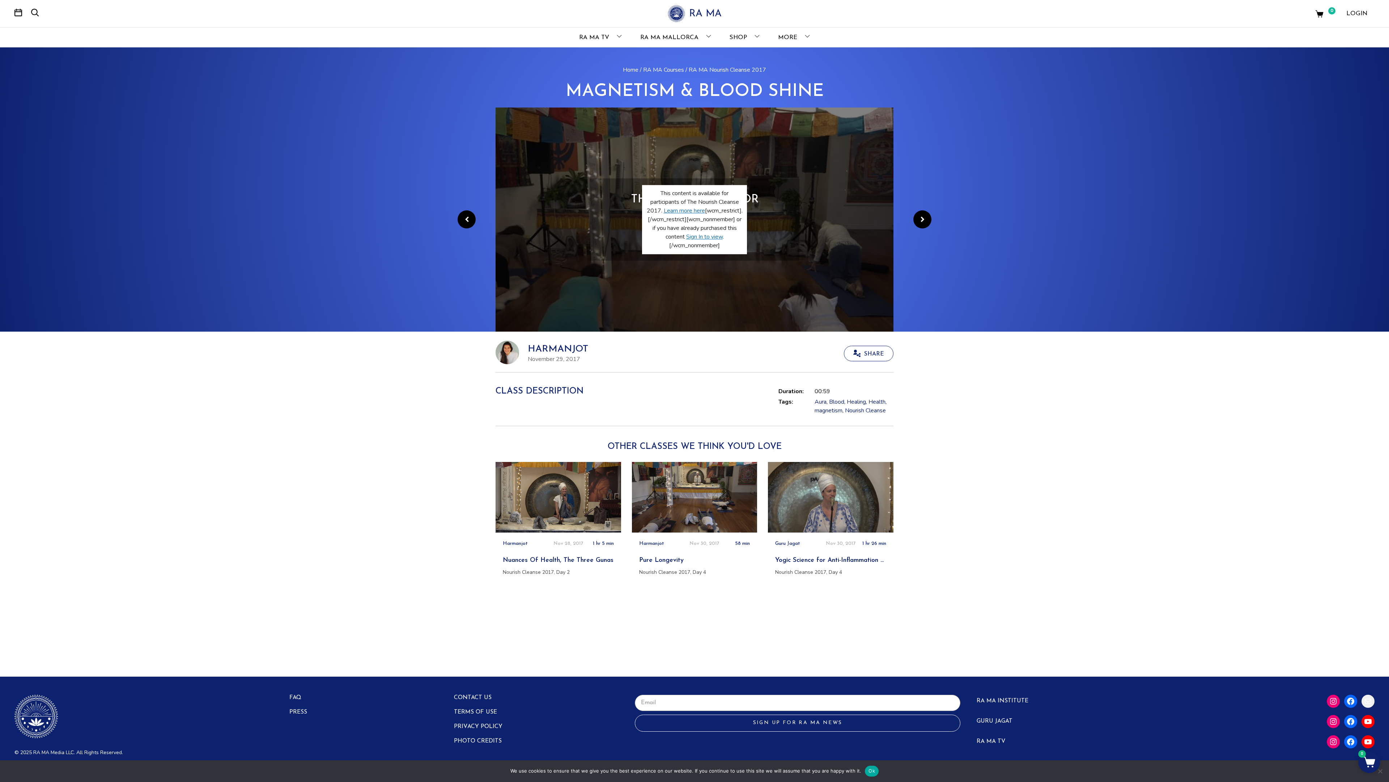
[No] (1380, 771)
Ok (871, 771)
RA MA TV (595, 37)
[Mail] (1368, 701)
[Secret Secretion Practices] (467, 219)
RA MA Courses (663, 70)
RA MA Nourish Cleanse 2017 (727, 70)
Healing (856, 402)
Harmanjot (558, 349)
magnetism (828, 411)
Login (1356, 13)
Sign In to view (704, 237)
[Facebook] (1350, 701)
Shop (739, 37)
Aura (821, 402)
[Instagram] (1333, 701)
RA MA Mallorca (670, 37)
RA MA (705, 14)
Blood (836, 402)
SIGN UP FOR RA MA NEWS (797, 723)
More (788, 37)
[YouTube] (1368, 721)
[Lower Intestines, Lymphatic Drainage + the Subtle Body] (922, 219)
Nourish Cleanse (865, 411)
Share (874, 354)
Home (630, 70)
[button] (1369, 762)
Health (876, 402)
